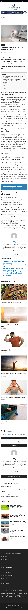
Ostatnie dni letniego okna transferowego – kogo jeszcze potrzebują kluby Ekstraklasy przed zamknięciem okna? (17, 507)
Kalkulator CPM (4, 562)
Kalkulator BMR (4, 559)
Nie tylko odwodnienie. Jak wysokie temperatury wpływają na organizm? (18, 522)
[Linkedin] (10, 254)
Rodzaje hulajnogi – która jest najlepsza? (13, 272)
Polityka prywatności (14, 607)
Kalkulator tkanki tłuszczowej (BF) (7, 575)
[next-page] (4, 544)
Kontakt (20, 607)
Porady (5, 21)
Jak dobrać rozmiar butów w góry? (17, 536)
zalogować (8, 434)
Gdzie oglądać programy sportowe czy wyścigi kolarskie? (12, 421)
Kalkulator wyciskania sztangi (6, 580)
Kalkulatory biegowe (5, 583)
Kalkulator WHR (4, 578)
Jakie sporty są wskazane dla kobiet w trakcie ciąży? (14, 79)
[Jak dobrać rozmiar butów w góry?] (5, 536)
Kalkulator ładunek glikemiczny (7, 564)
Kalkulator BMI (4, 556)
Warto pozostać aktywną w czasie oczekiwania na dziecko (13, 87)
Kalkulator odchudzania (5, 570)
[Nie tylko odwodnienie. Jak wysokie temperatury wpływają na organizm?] (5, 522)
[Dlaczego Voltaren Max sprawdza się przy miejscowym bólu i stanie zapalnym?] (5, 529)
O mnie (7, 607)
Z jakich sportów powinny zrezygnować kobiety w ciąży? (13, 84)
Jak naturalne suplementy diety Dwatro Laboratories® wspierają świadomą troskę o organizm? (18, 515)
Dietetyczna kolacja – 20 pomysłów (9, 483)
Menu (4, 17)
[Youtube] (25, 1)
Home (2, 21)
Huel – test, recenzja (6, 486)
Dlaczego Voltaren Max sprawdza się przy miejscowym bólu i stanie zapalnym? (18, 530)
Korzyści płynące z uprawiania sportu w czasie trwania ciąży (13, 77)
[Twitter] (26, 1)
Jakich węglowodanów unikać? (8, 479)
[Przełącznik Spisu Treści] (24, 74)
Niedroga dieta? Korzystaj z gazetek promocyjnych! (11, 302)
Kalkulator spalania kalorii (6, 572)
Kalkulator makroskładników (6, 567)
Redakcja (4, 52)
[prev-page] (2, 544)
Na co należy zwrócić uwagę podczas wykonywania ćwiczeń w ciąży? (14, 81)
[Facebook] (23, 1)
